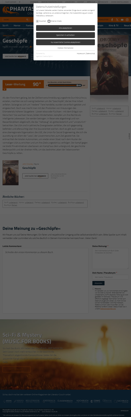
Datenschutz (90, 53)
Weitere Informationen (65, 48)
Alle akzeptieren (65, 28)
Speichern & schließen (65, 35)
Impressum (81, 53)
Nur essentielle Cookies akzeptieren (65, 42)
